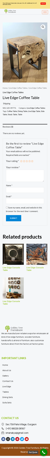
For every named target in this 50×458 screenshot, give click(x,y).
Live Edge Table (34, 111)
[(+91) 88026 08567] (25, 428)
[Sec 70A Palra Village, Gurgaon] (25, 424)
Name (9, 185)
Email (9, 196)
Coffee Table (12, 111)
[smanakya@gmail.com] (25, 433)
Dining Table (22, 111)
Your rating (12, 161)
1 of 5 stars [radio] (21, 161)
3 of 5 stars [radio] (27, 161)
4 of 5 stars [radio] (29, 161)
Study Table (12, 114)
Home (5, 88)
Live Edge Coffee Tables (18, 88)
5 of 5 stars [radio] (32, 161)
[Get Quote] (43, 452)
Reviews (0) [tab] (8, 127)
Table (20, 114)
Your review (13, 167)
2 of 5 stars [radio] (24, 161)
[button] (43, 26)
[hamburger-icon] (45, 12)
